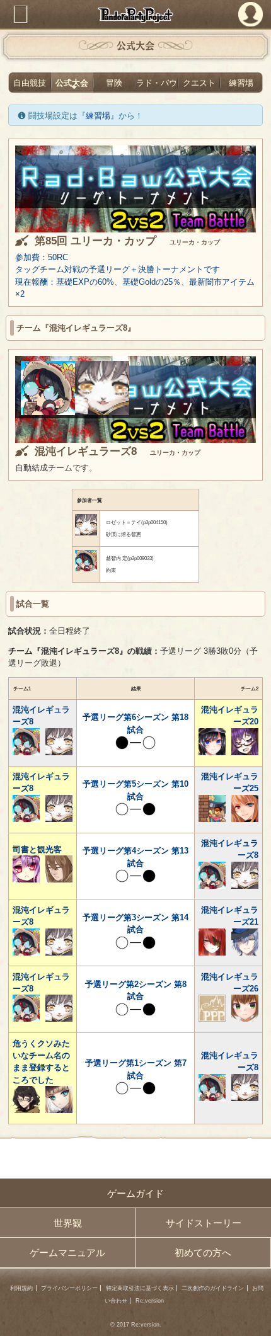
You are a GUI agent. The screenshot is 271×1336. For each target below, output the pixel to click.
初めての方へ (203, 1252)
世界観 (68, 1223)
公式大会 (71, 83)
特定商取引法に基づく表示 (140, 1288)
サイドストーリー (203, 1223)
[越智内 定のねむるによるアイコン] (48, 412)
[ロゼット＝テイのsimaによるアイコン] (102, 412)
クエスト (199, 83)
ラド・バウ (156, 83)
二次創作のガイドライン (213, 1288)
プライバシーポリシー (69, 1288)
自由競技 (29, 83)
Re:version (150, 1301)
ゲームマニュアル (67, 1252)
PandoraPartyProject (136, 14)
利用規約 (21, 1288)
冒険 (114, 83)
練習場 (241, 83)
